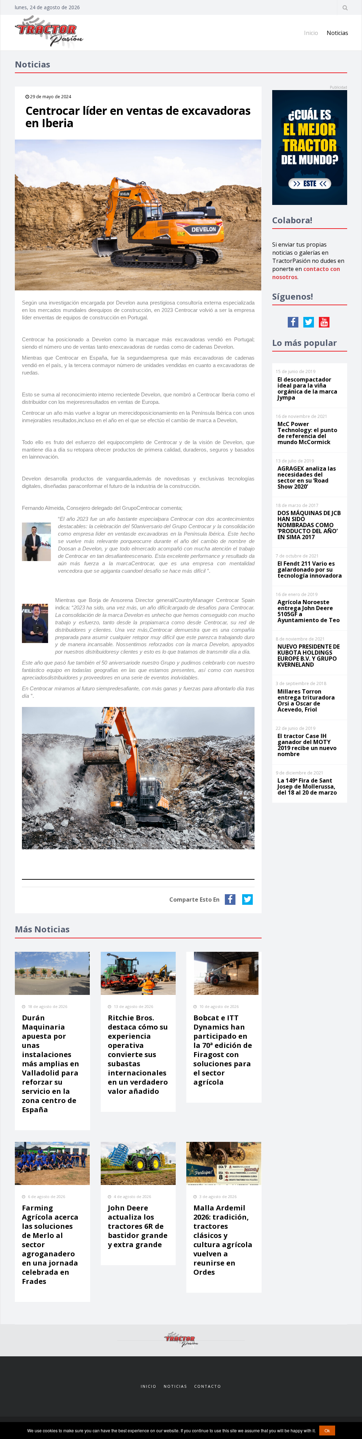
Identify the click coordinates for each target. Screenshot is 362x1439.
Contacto (207, 1386)
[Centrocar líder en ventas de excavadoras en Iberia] (138, 215)
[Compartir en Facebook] (231, 899)
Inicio (311, 33)
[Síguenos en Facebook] (293, 322)
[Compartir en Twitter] (248, 899)
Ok (327, 1430)
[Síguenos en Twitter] (308, 322)
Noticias (337, 33)
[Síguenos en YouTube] (324, 322)
